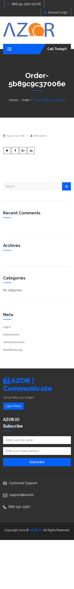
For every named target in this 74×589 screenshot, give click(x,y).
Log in (7, 326)
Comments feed (13, 342)
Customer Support (23, 483)
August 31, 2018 (15, 135)
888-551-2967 (19, 507)
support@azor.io (21, 495)
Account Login (58, 12)
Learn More (13, 406)
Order (26, 100)
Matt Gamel (39, 135)
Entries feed (11, 334)
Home (13, 100)
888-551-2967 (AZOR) (26, 4)
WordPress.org (12, 349)
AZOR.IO (36, 530)
